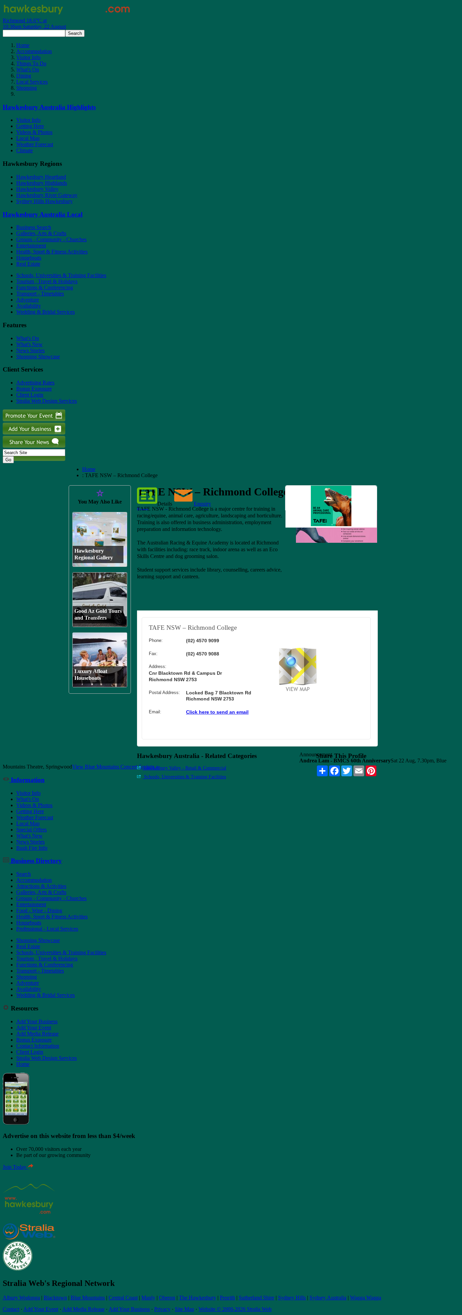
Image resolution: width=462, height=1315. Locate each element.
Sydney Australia (327, 1297)
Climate (24, 150)
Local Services (32, 82)
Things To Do (31, 63)
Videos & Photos (34, 132)
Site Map (184, 1309)
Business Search (33, 227)
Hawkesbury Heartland (41, 177)
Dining (23, 76)
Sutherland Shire (256, 1297)
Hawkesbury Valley (37, 189)
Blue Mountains (88, 1297)
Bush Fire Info (31, 848)
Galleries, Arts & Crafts (41, 233)
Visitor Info (28, 57)
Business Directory (35, 860)
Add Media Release (37, 1034)
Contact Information (37, 1046)
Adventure (27, 300)
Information (27, 779)
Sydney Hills (292, 1297)
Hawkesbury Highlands (41, 183)
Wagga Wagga (365, 1297)
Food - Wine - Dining (39, 910)
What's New (29, 344)
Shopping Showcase (38, 356)
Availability (28, 306)
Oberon (167, 1297)
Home (22, 45)
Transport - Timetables (40, 293)
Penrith (227, 1297)
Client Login (29, 395)
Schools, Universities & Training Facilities (61, 275)
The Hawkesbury (197, 1297)
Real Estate (28, 264)
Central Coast (123, 1297)
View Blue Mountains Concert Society (115, 767)
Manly (148, 1297)
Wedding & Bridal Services (45, 312)
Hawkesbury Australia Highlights (49, 107)
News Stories (30, 350)
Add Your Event (33, 1027)
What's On (27, 69)
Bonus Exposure (34, 389)
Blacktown (55, 1297)
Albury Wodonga (21, 1297)
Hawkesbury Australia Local (43, 214)
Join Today (15, 1167)
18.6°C (34, 23)
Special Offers (31, 829)
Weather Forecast (34, 144)
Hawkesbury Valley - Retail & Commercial (184, 768)
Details (164, 504)
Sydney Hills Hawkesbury (44, 201)
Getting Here (30, 126)
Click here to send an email (217, 712)
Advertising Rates (35, 382)
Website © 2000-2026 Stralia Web (235, 1309)
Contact (11, 1309)
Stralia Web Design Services (46, 401)
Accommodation (34, 51)
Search (23, 874)
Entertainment (31, 245)
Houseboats (28, 258)
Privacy (162, 1309)
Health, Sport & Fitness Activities (52, 251)
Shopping (26, 88)
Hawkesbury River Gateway (46, 195)
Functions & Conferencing (44, 287)
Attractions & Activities (41, 886)
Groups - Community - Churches (51, 239)
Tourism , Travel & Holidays (46, 281)
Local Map (28, 138)
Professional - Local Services (47, 929)
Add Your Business (36, 1021)
